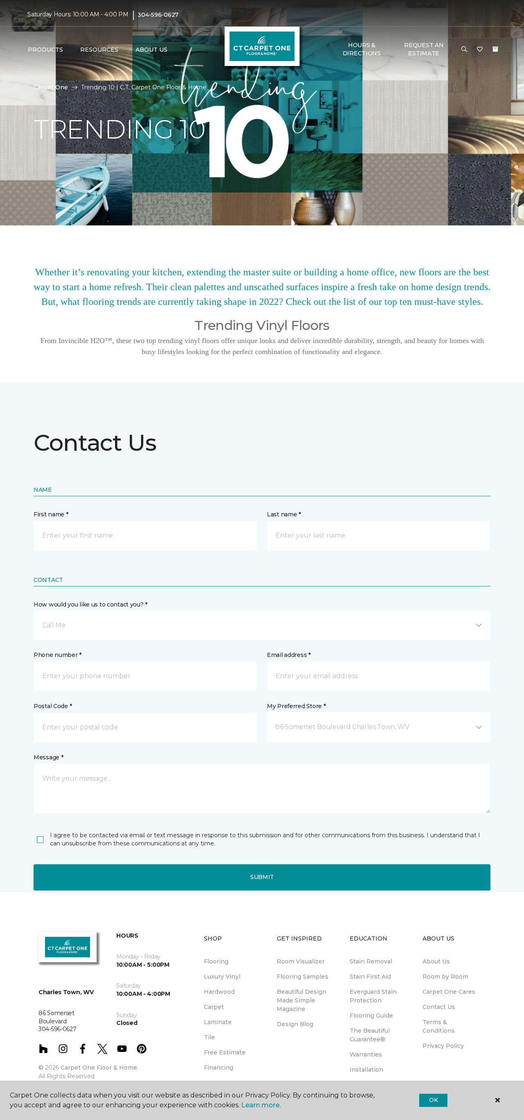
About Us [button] (151, 49)
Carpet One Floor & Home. (99, 1067)
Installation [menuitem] (366, 1069)
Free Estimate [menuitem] (225, 1052)
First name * (51, 514)
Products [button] (45, 49)
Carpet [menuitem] (214, 1007)
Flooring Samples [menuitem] (302, 976)
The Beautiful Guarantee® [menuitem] (370, 1035)
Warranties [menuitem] (366, 1054)
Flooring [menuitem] (216, 961)
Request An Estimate (423, 49)
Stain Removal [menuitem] (371, 961)
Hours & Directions (362, 49)
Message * (48, 757)
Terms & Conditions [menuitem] (438, 1026)
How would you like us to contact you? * (90, 604)
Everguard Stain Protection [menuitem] (373, 996)
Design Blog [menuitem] (295, 1024)
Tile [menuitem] (209, 1037)
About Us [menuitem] (436, 961)
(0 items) (495, 49)
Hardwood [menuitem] (219, 991)
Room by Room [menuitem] (445, 976)
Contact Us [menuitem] (438, 1007)
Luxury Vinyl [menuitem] (222, 976)
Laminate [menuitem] (218, 1022)
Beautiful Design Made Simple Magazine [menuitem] (301, 1000)
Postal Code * (53, 706)
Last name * (284, 514)
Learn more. (261, 1105)
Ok (433, 1100)
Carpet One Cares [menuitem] (448, 991)
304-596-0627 (158, 14)
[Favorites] (480, 50)
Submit (262, 877)
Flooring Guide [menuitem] (371, 1015)
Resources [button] (99, 49)
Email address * (289, 655)
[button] (464, 50)
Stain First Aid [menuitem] (370, 976)
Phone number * (57, 655)
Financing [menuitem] (218, 1067)
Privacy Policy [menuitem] (443, 1046)
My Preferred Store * (296, 706)
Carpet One (51, 87)
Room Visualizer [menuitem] (301, 961)
